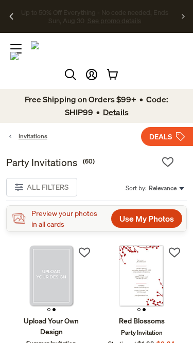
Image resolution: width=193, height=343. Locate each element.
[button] (91, 74)
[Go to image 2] (54, 309)
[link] (51, 278)
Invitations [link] (33, 136)
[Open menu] (16, 48)
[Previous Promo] (11, 16)
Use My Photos (146, 218)
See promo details (107, 20)
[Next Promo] (183, 16)
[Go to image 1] (48, 309)
